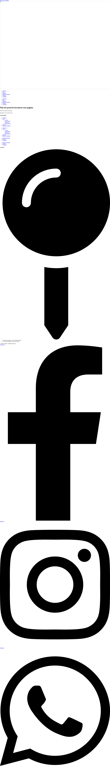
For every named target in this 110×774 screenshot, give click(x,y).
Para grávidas (8, 123)
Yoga (4, 92)
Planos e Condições (6, 125)
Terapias (4, 93)
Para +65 (7, 122)
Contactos (5, 96)
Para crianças (7, 121)
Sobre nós (5, 90)
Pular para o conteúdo (4, 0)
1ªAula (6, 120)
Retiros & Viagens (6, 94)
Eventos (4, 95)
